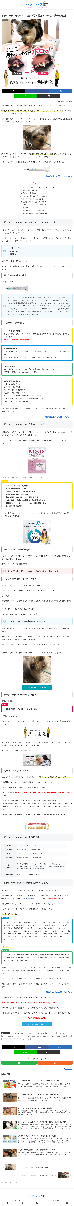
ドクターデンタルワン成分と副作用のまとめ (35, 213)
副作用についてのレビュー (31, 207)
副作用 (40, 1036)
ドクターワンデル (40, 1033)
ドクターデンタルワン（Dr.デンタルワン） (29, 845)
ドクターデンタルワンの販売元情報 (32, 210)
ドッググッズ (6, 1033)
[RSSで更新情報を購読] (55, 1063)
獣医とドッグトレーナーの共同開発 (34, 205)
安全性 (58, 1036)
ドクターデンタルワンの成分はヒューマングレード (37, 187)
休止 (28, 1036)
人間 (23, 1036)
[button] (48, 96)
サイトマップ (19, 1200)
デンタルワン (16, 1033)
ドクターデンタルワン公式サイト (37, 687)
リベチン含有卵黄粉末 (8, 1036)
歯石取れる (6, 1039)
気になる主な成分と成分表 (31, 190)
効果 (53, 1036)
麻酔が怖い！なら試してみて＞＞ (59, 992)
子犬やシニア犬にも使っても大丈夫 (34, 202)
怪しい (64, 1036)
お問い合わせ (55, 1200)
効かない (46, 1036)
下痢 (18, 1036)
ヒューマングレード (64, 1033)
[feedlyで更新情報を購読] (19, 1063)
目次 (34, 183)
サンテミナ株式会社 (23, 849)
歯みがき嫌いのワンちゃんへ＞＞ (59, 176)
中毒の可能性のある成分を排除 (33, 199)
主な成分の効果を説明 (30, 193)
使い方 (33, 1036)
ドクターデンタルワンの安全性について (34, 196)
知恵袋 (23, 1039)
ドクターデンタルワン (34, 898)
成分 (70, 1036)
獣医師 (17, 1039)
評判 (29, 1039)
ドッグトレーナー (51, 1033)
